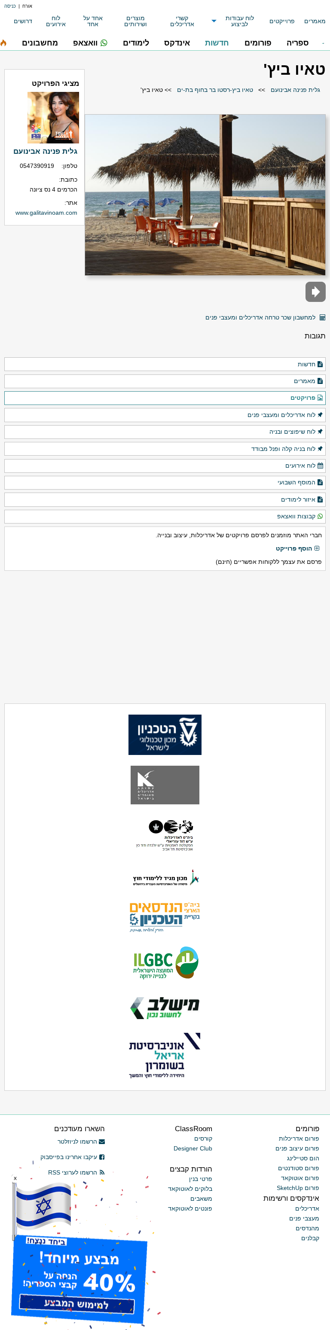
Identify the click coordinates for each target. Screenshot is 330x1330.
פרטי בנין (200, 1178)
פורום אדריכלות (299, 1138)
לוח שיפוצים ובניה (292, 431)
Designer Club (193, 1148)
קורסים (203, 1138)
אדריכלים (307, 1208)
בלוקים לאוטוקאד (190, 1188)
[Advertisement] (165, 637)
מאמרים (315, 21)
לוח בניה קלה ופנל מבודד (283, 448)
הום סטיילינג (303, 1158)
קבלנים (310, 1238)
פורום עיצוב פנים (297, 1148)
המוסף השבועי (296, 482)
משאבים (201, 1198)
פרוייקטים (282, 21)
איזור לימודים (298, 499)
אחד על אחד (93, 21)
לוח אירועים (56, 21)
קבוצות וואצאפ (296, 516)
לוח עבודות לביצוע (240, 21)
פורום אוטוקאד (300, 1178)
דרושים (23, 21)
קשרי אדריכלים (182, 21)
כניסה (10, 6)
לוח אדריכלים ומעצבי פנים (281, 414)
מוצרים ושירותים (135, 21)
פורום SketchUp (298, 1187)
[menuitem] (310, 21)
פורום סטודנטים (298, 1168)
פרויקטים (302, 397)
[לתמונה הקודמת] (316, 292)
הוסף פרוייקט (294, 548)
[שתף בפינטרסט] (196, 314)
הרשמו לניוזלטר (77, 1141)
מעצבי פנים (304, 1218)
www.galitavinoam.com (46, 212)
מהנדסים (307, 1228)
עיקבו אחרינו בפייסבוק (68, 1156)
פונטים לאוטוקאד (190, 1208)
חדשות (306, 364)
